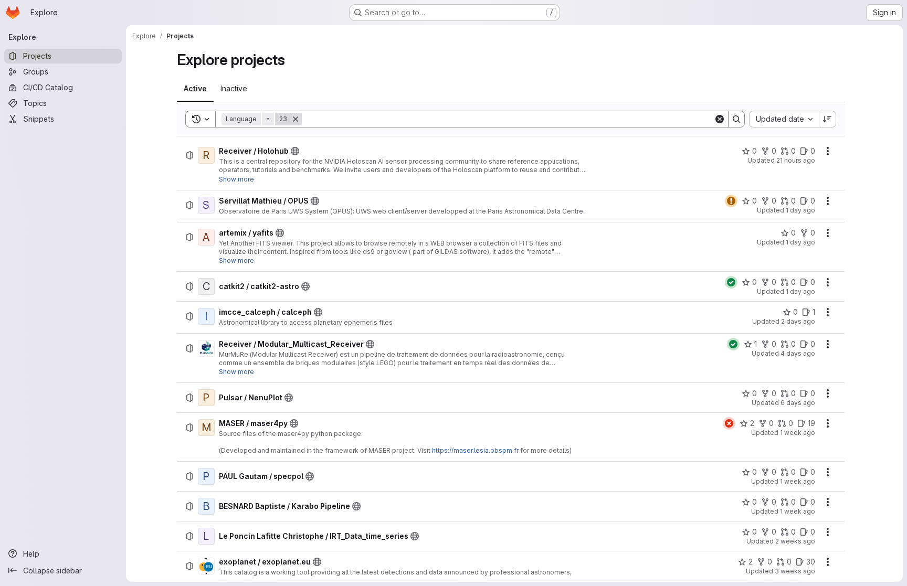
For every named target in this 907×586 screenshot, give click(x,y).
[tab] (195, 89)
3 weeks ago (795, 571)
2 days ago (798, 321)
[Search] (736, 119)
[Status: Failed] (729, 423)
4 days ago (798, 353)
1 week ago (797, 432)
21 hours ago (795, 160)
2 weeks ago (795, 541)
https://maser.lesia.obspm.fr (475, 450)
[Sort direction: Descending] (827, 119)
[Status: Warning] (731, 201)
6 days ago (798, 403)
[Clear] (719, 119)
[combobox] (784, 119)
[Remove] (295, 119)
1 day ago (800, 210)
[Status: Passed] (731, 282)
